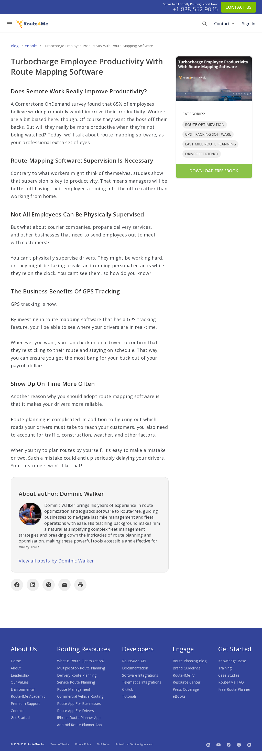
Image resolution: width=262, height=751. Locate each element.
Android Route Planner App (79, 724)
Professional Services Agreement (134, 744)
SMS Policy (103, 744)
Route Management (73, 689)
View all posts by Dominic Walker (56, 561)
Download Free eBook (214, 171)
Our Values (20, 682)
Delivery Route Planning (76, 675)
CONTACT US (238, 7)
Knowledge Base (232, 660)
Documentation (135, 668)
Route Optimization (204, 124)
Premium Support (25, 703)
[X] (48, 585)
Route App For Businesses (79, 703)
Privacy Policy (83, 744)
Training (225, 668)
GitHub (127, 689)
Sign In (248, 23)
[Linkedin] (208, 744)
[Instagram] (229, 744)
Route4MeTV (183, 675)
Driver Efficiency (201, 153)
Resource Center (186, 682)
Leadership (20, 675)
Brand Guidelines (187, 668)
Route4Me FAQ (231, 682)
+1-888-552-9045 (195, 9)
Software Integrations (140, 675)
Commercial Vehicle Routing (80, 696)
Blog (14, 45)
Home (16, 660)
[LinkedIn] (33, 585)
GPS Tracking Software (208, 134)
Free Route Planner (234, 689)
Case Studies (228, 675)
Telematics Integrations (141, 682)
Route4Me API (134, 660)
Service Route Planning (76, 682)
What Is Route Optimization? (80, 660)
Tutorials (129, 696)
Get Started (20, 717)
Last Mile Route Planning (210, 144)
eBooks (31, 45)
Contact (222, 23)
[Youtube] (218, 744)
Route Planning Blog (189, 660)
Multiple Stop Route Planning (81, 668)
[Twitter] (249, 744)
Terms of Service (60, 744)
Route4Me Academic (28, 696)
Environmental (23, 689)
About (16, 668)
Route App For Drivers (75, 710)
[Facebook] (17, 585)
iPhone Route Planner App (79, 717)
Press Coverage (186, 689)
